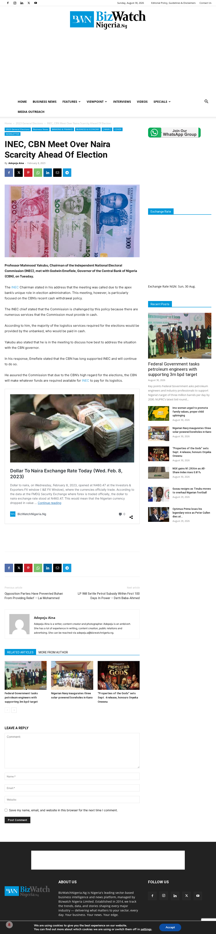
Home (8, 123)
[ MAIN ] (107, 129)
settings (146, 929)
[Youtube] (35, 3)
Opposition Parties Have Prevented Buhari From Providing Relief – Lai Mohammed (34, 596)
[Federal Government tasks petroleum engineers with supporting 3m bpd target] (26, 675)
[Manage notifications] (9, 924)
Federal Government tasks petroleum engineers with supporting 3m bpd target (21, 697)
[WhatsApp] (38, 172)
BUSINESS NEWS (45, 102)
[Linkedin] (22, 3)
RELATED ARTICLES (20, 652)
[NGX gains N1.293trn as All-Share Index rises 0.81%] (158, 472)
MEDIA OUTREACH (31, 112)
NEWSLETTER (12, 133)
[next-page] (14, 710)
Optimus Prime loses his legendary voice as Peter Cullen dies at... (191, 513)
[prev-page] (7, 710)
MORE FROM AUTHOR (53, 652)
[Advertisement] (108, 65)
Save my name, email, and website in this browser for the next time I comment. (63, 810)
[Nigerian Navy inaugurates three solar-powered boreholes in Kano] (72, 675)
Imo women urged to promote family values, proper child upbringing (190, 411)
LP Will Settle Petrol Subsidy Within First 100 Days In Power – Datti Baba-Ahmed (109, 596)
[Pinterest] (28, 172)
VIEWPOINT (95, 102)
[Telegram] (67, 172)
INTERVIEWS (122, 102)
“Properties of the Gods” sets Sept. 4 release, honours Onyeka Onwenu (118, 697)
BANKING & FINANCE (62, 129)
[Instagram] (15, 3)
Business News (40, 129)
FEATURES (69, 102)
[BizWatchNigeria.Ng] (108, 20)
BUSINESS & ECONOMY (87, 129)
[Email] (57, 172)
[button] (206, 102)
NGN (173, 286)
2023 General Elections (29, 123)
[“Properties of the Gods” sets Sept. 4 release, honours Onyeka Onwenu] (119, 675)
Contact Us (205, 2)
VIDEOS (142, 102)
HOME (22, 102)
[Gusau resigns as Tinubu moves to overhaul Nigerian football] (158, 494)
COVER (118, 129)
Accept (170, 927)
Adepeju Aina (16, 163)
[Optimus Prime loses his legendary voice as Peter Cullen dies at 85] (158, 514)
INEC (15, 287)
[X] (29, 3)
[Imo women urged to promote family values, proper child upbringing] (158, 413)
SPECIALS (160, 102)
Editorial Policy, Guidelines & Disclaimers (173, 2)
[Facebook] (8, 3)
